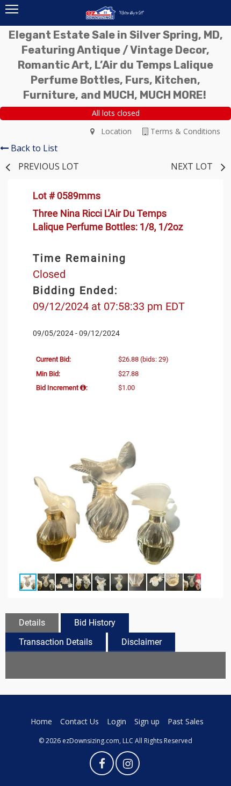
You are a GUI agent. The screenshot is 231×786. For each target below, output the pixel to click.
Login (116, 721)
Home (41, 721)
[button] (202, 446)
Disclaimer (141, 642)
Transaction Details (55, 642)
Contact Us (79, 721)
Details (32, 623)
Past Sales (186, 721)
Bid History (95, 623)
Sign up (147, 721)
